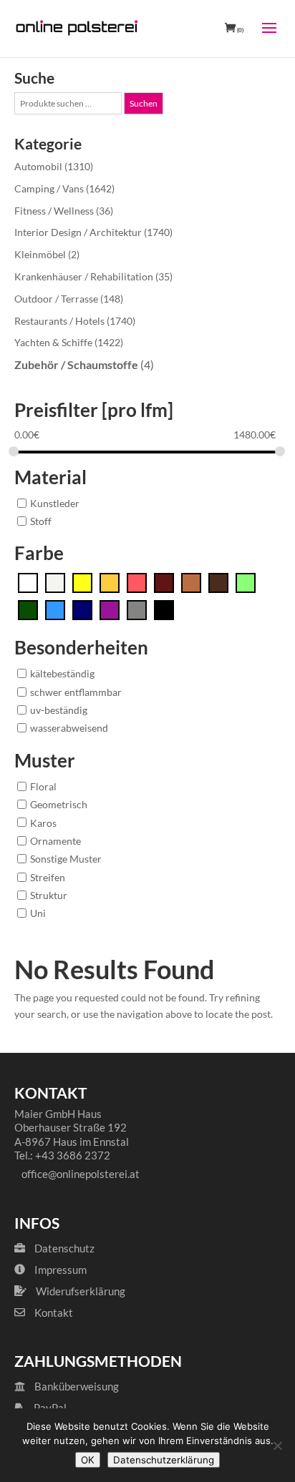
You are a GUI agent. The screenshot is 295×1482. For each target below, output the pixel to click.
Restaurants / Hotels (59, 321)
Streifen (47, 876)
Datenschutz (64, 1248)
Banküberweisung (75, 1386)
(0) (239, 30)
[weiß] (28, 582)
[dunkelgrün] (28, 609)
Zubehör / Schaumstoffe (76, 364)
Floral (43, 786)
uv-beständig (58, 710)
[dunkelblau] (82, 609)
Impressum (60, 1269)
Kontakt (53, 1312)
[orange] (109, 582)
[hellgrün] (245, 582)
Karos (43, 822)
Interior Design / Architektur (78, 232)
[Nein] (277, 1445)
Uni (38, 913)
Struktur (48, 894)
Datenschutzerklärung (163, 1460)
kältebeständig (62, 673)
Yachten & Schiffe (53, 342)
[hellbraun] (191, 582)
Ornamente (55, 840)
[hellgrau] (55, 582)
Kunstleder (54, 502)
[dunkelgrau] (136, 609)
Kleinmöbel (40, 254)
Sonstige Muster (66, 859)
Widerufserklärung (80, 1291)
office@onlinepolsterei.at (80, 1173)
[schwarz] (164, 609)
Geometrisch (58, 804)
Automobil (38, 166)
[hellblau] (55, 609)
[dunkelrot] (164, 582)
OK (88, 1460)
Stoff (41, 521)
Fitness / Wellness (54, 211)
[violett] (109, 609)
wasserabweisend (69, 728)
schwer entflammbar (76, 691)
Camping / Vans (49, 188)
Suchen (144, 103)
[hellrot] (136, 582)
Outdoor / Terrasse (56, 299)
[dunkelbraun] (218, 582)
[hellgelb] (82, 582)
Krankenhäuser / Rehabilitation (83, 276)
